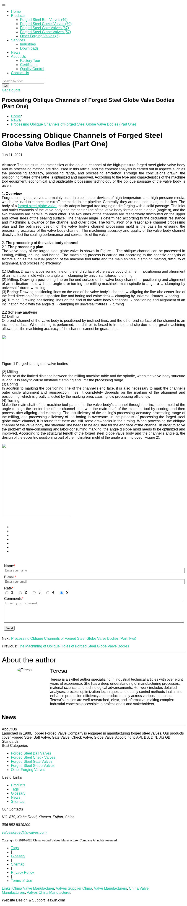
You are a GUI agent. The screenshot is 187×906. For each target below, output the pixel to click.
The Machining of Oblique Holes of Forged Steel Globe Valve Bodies (73, 646)
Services (18, 40)
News (15, 52)
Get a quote (11, 90)
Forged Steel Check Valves (33, 757)
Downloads (29, 48)
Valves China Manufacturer (48, 892)
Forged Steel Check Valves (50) (46, 24)
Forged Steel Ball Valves (31, 753)
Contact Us (20, 73)
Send (9, 628)
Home (16, 11)
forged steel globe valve (37, 206)
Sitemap (17, 801)
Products (18, 16)
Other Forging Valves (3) (40, 36)
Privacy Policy (22, 872)
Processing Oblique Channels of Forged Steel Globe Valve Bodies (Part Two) (73, 638)
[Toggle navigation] (3, 5)
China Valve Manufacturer (33, 888)
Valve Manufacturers (110, 888)
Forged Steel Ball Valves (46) (44, 20)
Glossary (18, 793)
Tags (15, 789)
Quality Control (32, 69)
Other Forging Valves (28, 770)
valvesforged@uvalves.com (24, 832)
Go (6, 86)
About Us (18, 56)
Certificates (29, 65)
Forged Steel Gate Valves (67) (44, 28)
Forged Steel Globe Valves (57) (45, 32)
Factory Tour (30, 61)
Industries (28, 44)
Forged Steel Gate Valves (31, 761)
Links (6, 888)
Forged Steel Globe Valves (33, 766)
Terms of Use (21, 881)
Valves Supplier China (74, 888)
